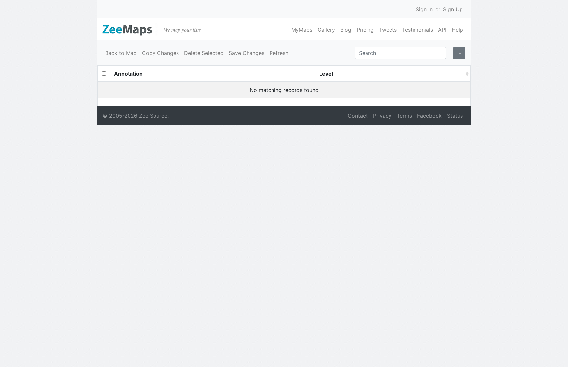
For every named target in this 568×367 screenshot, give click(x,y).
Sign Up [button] (453, 9)
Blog (345, 29)
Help (457, 29)
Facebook (429, 115)
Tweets (388, 29)
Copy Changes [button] (160, 53)
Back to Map (121, 53)
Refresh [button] (279, 53)
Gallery (326, 29)
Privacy (382, 115)
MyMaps (301, 29)
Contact (358, 115)
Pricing (365, 29)
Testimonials (417, 29)
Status (455, 115)
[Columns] (459, 53)
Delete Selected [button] (204, 53)
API (442, 29)
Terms (404, 115)
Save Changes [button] (246, 53)
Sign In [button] (424, 9)
